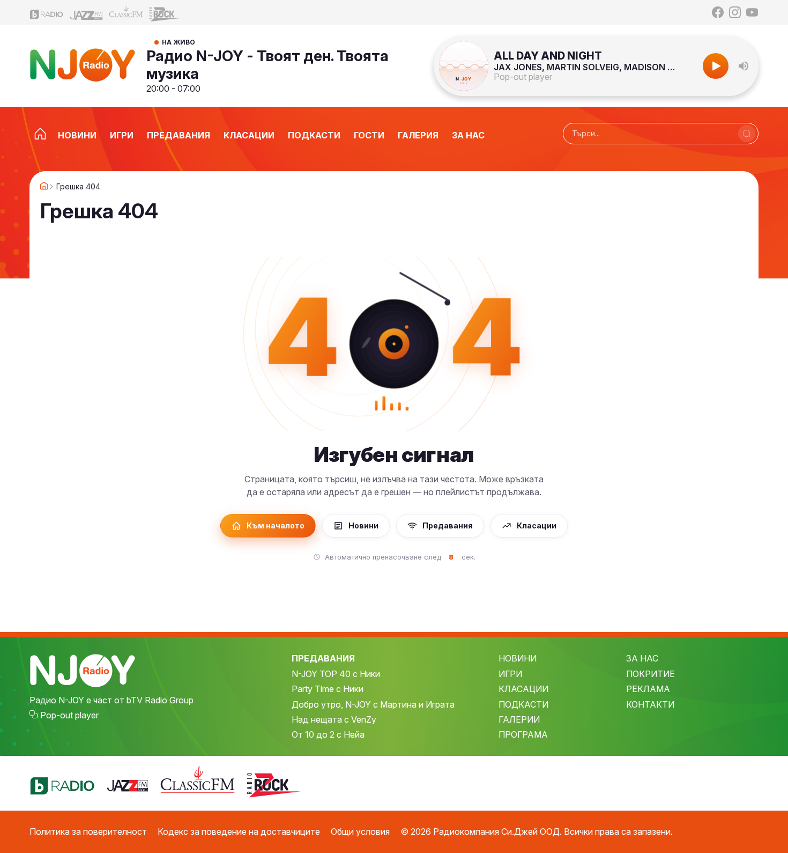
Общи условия (360, 831)
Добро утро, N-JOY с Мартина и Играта (373, 704)
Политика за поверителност (88, 831)
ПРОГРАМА (523, 734)
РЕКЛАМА (648, 689)
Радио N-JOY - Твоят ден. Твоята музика (267, 64)
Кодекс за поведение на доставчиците (239, 831)
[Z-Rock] (165, 13)
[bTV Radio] (46, 12)
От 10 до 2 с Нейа (328, 734)
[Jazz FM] (86, 12)
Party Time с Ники (327, 689)
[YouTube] (752, 12)
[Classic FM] (126, 12)
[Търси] (746, 133)
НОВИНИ (518, 658)
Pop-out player (523, 77)
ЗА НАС (642, 658)
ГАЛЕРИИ (519, 719)
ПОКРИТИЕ (650, 674)
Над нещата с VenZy (334, 719)
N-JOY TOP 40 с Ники (336, 674)
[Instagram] (734, 12)
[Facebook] (717, 12)
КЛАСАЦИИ (523, 689)
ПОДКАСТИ (523, 704)
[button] (743, 66)
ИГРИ (510, 674)
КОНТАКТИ (650, 704)
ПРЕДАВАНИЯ (323, 658)
